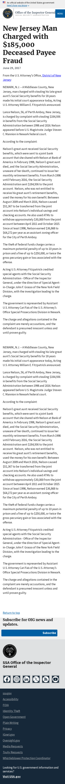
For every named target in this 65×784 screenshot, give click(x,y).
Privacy (7, 729)
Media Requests (13, 746)
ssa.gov (7, 693)
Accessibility (10, 699)
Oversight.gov (11, 740)
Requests (13, 752)
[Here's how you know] (32, 4)
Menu (60, 13)
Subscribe (49, 633)
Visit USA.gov (12, 776)
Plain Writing (11, 723)
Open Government (14, 717)
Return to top (11, 613)
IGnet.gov (9, 734)
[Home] (29, 17)
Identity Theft (11, 711)
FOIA (6, 705)
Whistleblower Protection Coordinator (26, 758)
